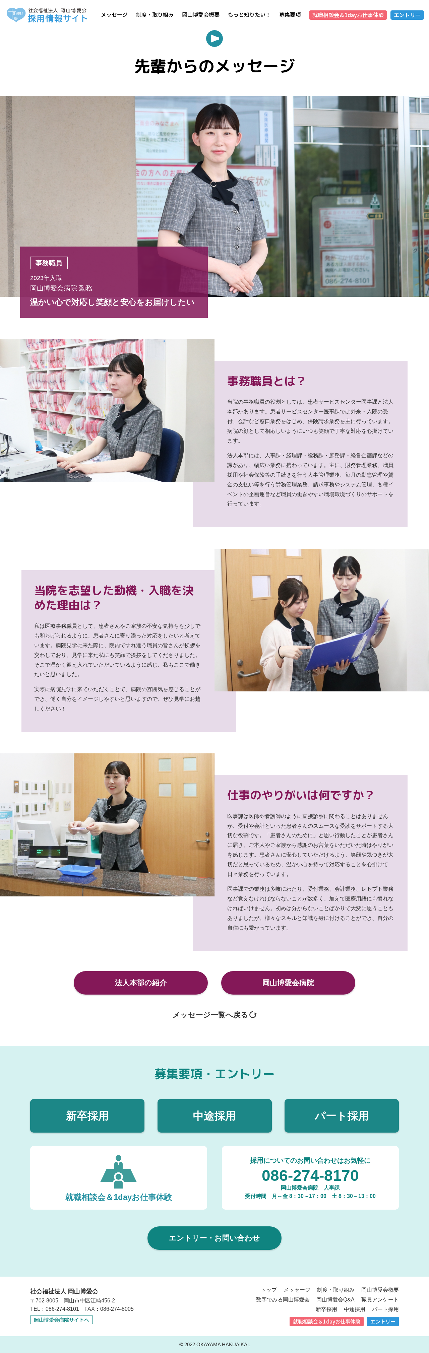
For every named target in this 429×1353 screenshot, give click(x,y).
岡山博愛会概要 (201, 14)
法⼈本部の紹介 (141, 982)
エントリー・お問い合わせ (214, 1238)
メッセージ (114, 14)
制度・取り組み (155, 14)
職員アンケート (380, 1299)
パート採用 (342, 1116)
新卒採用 (87, 1116)
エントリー (407, 15)
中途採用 (214, 1116)
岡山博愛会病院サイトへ (61, 1319)
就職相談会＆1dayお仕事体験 (348, 15)
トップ (269, 1290)
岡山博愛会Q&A (335, 1299)
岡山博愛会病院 (288, 982)
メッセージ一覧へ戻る (210, 1015)
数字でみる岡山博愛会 (283, 1299)
